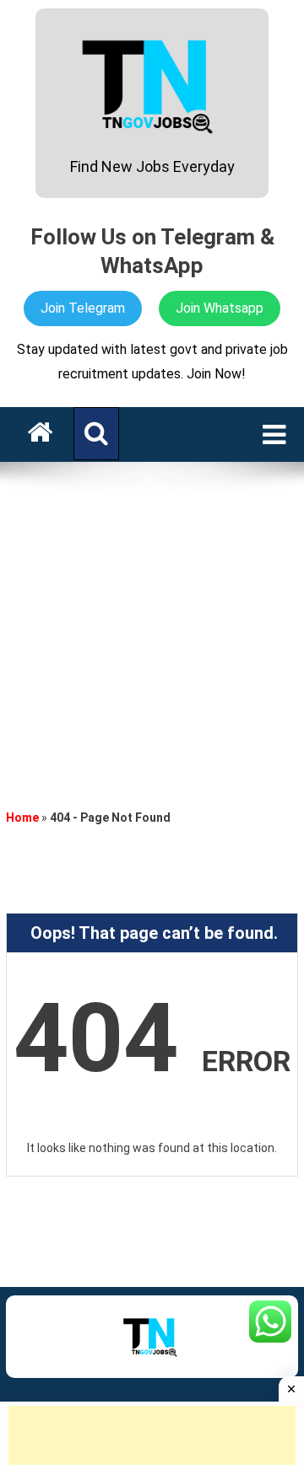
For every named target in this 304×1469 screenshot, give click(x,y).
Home (22, 817)
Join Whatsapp (219, 308)
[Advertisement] (152, 630)
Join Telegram (83, 308)
